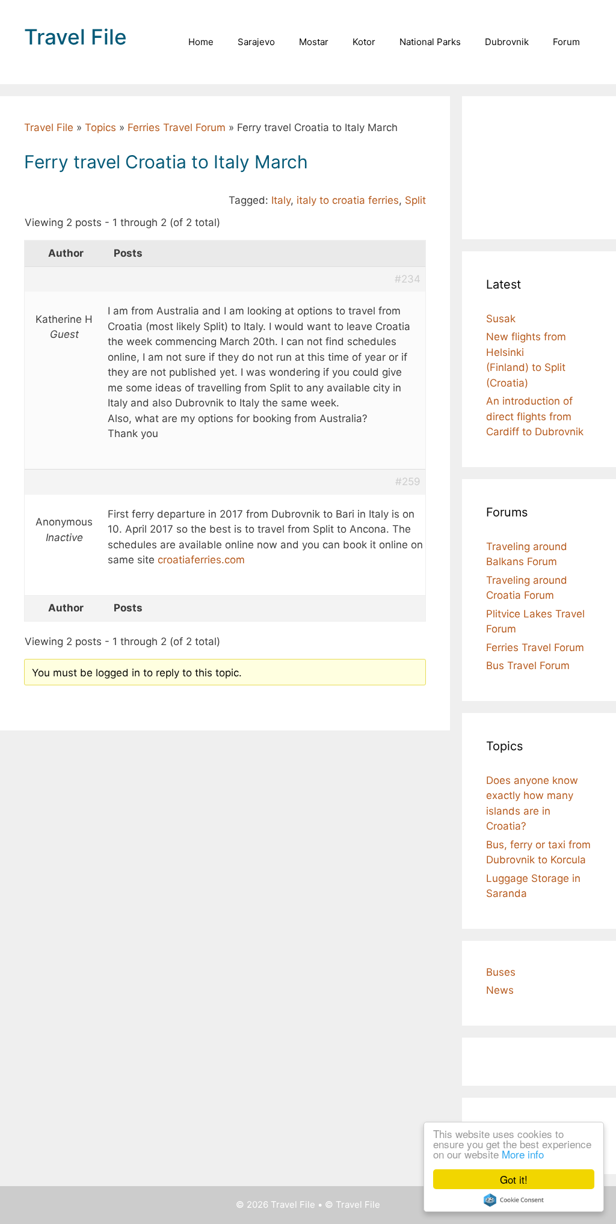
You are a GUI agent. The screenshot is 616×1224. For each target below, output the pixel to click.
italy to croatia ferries (348, 200)
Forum (566, 41)
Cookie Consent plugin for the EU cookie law (514, 1200)
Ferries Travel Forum (177, 127)
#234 (407, 279)
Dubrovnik (507, 41)
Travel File (75, 36)
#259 (407, 482)
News (500, 990)
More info (523, 1153)
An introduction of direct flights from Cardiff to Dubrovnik (535, 416)
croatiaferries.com (201, 560)
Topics (100, 127)
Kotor (364, 41)
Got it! (514, 1179)
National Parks (430, 41)
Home (201, 41)
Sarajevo (256, 41)
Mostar (313, 41)
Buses (501, 972)
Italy (281, 200)
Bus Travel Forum (528, 665)
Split (415, 200)
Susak (501, 319)
